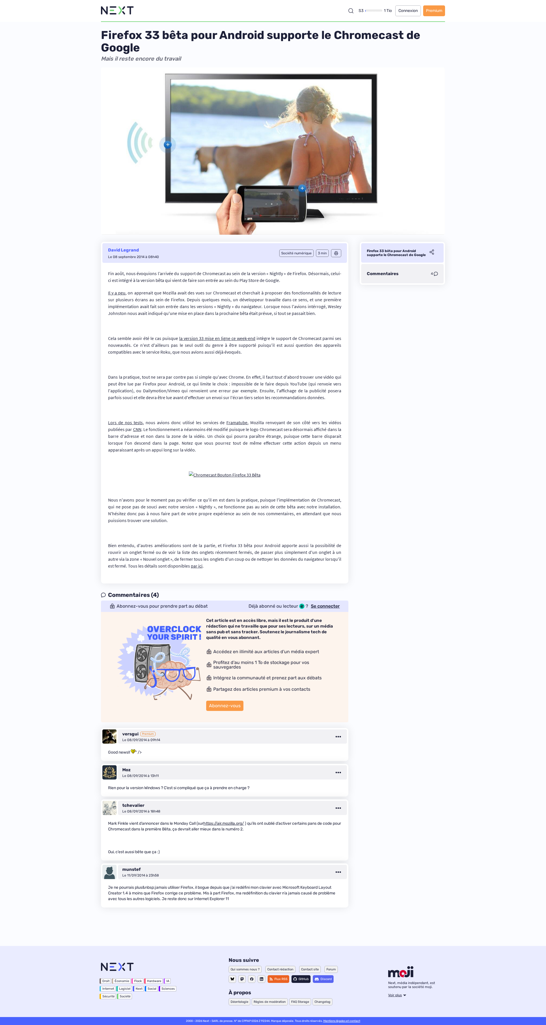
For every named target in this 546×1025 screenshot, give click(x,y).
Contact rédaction (280, 969)
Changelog (322, 1002)
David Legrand (123, 250)
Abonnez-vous (225, 705)
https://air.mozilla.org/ (223, 823)
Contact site (310, 969)
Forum (331, 969)
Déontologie (239, 1002)
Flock (138, 981)
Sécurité (108, 996)
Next (139, 989)
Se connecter (325, 606)
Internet (108, 989)
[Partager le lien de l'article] (432, 252)
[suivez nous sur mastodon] (242, 979)
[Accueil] (117, 10)
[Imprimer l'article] (336, 253)
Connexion (408, 10)
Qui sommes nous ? (245, 969)
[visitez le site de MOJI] (400, 976)
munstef (131, 869)
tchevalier (133, 805)
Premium (434, 10)
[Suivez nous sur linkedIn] (261, 979)
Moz (126, 769)
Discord (326, 979)
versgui (130, 734)
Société (125, 996)
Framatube (236, 422)
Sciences (168, 989)
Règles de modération (270, 1002)
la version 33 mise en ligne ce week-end (217, 338)
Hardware (154, 981)
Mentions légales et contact (341, 1021)
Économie (122, 981)
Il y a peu (116, 293)
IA (167, 981)
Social (152, 989)
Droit (105, 981)
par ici (196, 566)
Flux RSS (281, 979)
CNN (137, 429)
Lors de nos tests (125, 422)
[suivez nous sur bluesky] (232, 979)
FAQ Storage (300, 1002)
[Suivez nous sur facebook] (251, 979)
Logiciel (125, 989)
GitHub (304, 979)
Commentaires (382, 273)
